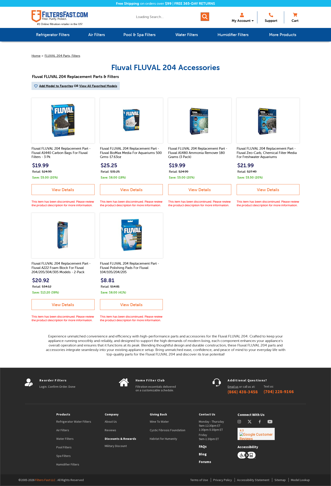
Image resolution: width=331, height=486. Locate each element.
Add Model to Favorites (56, 86)
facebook (260, 421)
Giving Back (158, 414)
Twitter (250, 421)
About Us (111, 422)
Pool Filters (64, 447)
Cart (295, 20)
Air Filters (62, 430)
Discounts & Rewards (120, 439)
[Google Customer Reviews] (256, 434)
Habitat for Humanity (163, 439)
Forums (205, 461)
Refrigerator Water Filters (73, 422)
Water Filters (65, 439)
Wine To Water (159, 422)
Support (271, 20)
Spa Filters (63, 456)
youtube (270, 421)
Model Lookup (300, 480)
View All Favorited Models (98, 86)
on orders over (144, 3)
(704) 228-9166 (279, 391)
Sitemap (280, 480)
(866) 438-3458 (243, 392)
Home (36, 56)
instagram (239, 421)
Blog (203, 454)
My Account (241, 20)
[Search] (205, 16)
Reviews (110, 430)
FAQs (203, 446)
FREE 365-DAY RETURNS (194, 3)
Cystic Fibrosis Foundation (167, 430)
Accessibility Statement (253, 480)
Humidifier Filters (67, 464)
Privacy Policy (222, 480)
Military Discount (116, 446)
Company (111, 414)
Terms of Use (199, 480)
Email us (233, 386)
